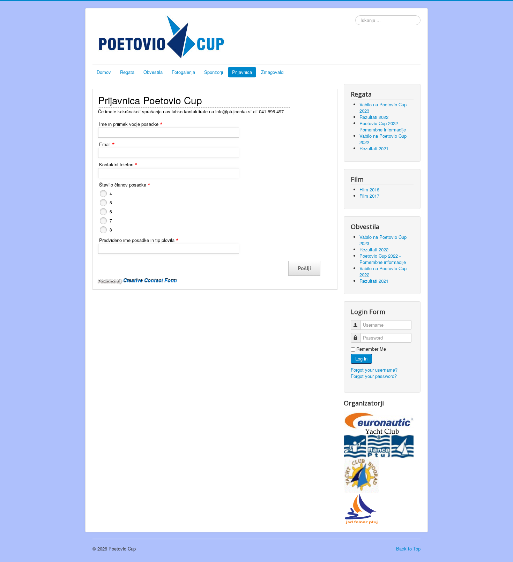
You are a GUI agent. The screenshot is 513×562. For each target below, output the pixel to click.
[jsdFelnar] (361, 508)
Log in (361, 358)
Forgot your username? (374, 369)
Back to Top (408, 548)
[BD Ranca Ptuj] (379, 445)
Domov (104, 72)
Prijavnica (242, 72)
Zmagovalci (272, 72)
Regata (127, 72)
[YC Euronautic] (379, 422)
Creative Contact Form (150, 280)
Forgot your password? (374, 376)
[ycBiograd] (361, 474)
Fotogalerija (183, 72)
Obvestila (153, 72)
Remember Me (371, 349)
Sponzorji (213, 72)
